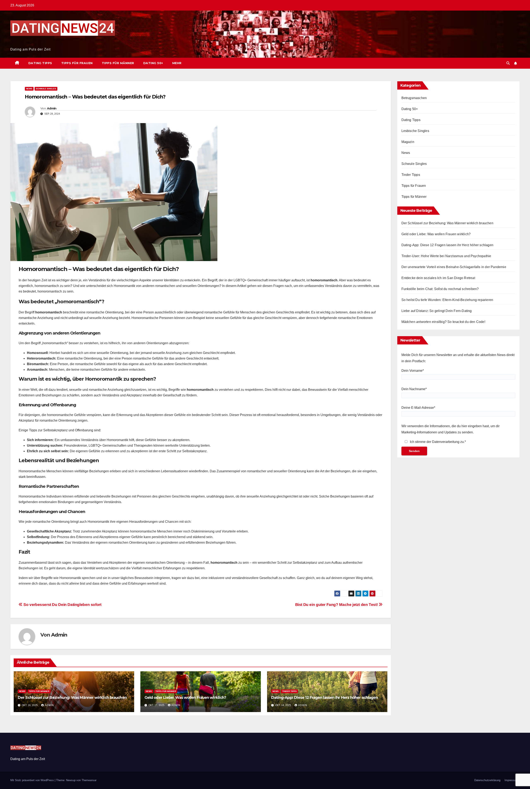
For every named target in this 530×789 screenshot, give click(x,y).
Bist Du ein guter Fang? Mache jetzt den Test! (337, 604)
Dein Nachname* (414, 389)
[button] (508, 63)
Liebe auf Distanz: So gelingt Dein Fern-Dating (436, 311)
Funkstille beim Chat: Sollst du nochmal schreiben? (440, 289)
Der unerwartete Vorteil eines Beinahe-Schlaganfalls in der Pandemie (453, 267)
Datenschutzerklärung (487, 780)
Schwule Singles (46, 89)
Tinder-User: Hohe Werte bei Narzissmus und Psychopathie (446, 256)
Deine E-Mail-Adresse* (418, 407)
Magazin (407, 142)
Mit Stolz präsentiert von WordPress (32, 780)
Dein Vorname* (412, 370)
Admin (52, 108)
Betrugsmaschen (414, 98)
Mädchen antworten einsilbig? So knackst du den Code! (443, 322)
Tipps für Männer (118, 63)
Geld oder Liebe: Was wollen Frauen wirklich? (185, 697)
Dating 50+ (153, 63)
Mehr (177, 63)
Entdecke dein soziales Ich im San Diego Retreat (438, 278)
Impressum (511, 780)
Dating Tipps (40, 63)
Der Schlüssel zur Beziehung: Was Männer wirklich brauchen (72, 697)
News (29, 89)
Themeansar (89, 780)
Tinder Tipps (289, 691)
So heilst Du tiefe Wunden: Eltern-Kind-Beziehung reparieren (447, 300)
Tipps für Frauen (77, 63)
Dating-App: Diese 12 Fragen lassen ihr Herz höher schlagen (324, 697)
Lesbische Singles (415, 131)
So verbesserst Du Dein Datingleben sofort (62, 604)
